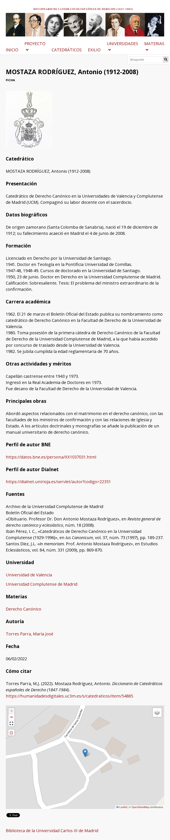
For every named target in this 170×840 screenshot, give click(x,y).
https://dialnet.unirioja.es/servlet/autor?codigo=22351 (58, 481)
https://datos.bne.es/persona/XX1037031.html (51, 457)
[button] (85, 753)
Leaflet (123, 807)
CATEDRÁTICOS (67, 50)
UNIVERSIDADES (122, 43)
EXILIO (94, 50)
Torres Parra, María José (29, 634)
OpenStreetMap (140, 807)
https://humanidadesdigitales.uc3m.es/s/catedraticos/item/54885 (69, 696)
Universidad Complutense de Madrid (41, 584)
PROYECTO (34, 43)
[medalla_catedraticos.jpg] (29, 146)
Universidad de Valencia (29, 575)
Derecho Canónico (23, 609)
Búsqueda (166, 59)
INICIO (12, 50)
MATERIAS (154, 43)
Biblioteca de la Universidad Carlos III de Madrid (52, 830)
